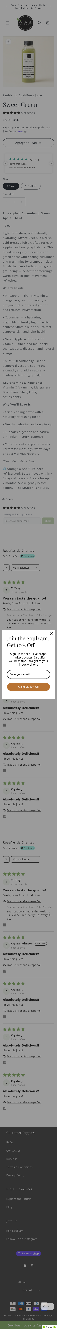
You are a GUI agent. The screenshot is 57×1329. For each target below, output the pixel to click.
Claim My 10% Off (28, 686)
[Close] (51, 633)
